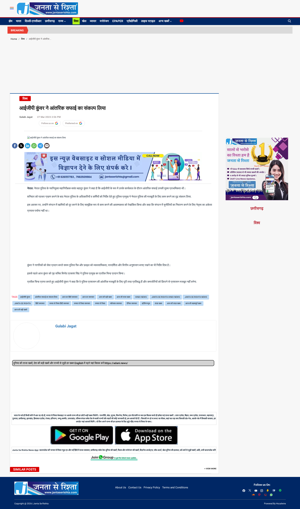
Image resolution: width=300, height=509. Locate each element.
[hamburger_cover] (12, 8)
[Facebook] (15, 144)
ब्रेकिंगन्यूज (146, 303)
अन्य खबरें (164, 21)
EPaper (117, 21)
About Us (120, 487)
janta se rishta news (196, 297)
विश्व (76, 21)
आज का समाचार (88, 297)
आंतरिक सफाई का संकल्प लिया (46, 297)
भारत (18, 21)
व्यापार (93, 21)
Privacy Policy (152, 487)
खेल (84, 21)
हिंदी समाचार (40, 303)
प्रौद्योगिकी (132, 21)
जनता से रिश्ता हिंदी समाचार (59, 303)
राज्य (60, 21)
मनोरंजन (104, 21)
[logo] (47, 8)
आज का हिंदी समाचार (70, 297)
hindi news (141, 297)
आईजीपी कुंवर (25, 297)
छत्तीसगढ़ (50, 21)
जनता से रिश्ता (100, 303)
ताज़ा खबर (158, 303)
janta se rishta (22, 303)
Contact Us (134, 487)
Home (14, 39)
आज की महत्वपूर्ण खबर (193, 303)
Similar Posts (24, 469)
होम (10, 21)
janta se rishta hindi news (166, 297)
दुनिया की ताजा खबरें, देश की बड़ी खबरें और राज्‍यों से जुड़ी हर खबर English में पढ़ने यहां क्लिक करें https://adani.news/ (70, 363)
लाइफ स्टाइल (148, 21)
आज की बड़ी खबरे (20, 309)
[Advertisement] (150, 66)
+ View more (210, 469)
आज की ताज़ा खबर (174, 303)
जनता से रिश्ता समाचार (82, 303)
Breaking (17, 30)
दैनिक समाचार (132, 303)
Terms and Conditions (175, 487)
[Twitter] (21, 144)
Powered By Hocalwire (275, 503)
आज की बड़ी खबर (105, 297)
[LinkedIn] (27, 144)
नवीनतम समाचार (116, 303)
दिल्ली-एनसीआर (33, 21)
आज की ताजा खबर (123, 297)
